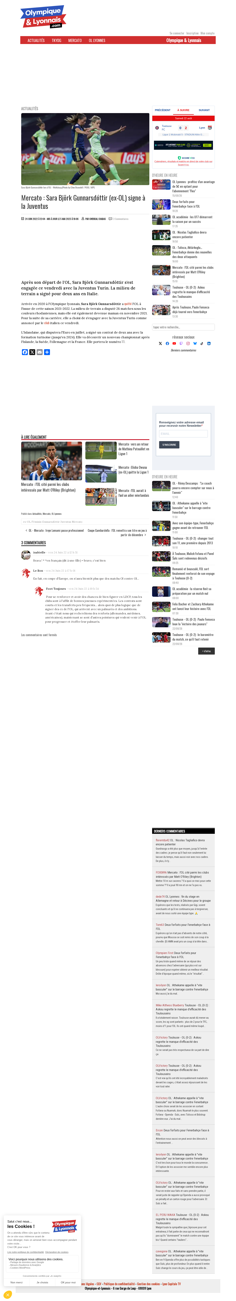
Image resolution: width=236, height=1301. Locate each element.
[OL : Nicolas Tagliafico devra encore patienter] (161, 235)
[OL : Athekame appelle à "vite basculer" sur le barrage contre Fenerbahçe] (161, 506)
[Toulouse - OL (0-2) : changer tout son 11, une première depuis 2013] (161, 541)
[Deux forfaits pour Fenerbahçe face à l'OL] (161, 205)
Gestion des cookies (148, 1284)
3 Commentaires (121, 219)
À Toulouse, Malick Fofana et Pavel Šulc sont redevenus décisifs (193, 555)
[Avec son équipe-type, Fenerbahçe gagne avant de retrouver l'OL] (161, 526)
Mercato (75, 40)
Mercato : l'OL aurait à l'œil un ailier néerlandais (134, 493)
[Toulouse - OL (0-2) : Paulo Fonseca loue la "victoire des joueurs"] (161, 622)
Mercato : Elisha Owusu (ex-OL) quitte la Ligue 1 (134, 469)
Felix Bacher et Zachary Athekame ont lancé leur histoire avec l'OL (193, 606)
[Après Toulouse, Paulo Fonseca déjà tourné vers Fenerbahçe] (161, 310)
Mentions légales (84, 1284)
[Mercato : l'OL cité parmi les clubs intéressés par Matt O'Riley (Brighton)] (51, 479)
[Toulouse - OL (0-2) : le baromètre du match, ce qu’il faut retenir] (161, 638)
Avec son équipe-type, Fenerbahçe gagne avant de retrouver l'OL (193, 525)
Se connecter (177, 33)
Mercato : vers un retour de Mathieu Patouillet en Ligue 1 (134, 449)
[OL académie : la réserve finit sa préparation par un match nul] (161, 592)
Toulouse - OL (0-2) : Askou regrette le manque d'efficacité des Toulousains (191, 292)
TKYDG (56, 40)
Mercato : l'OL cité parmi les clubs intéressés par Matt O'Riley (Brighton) (48, 487)
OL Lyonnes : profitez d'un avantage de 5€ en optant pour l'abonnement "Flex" (193, 186)
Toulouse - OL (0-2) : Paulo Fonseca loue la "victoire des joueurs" (193, 621)
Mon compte (207, 33)
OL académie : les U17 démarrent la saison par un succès (192, 219)
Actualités (36, 40)
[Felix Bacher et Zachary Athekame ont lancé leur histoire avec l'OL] (161, 607)
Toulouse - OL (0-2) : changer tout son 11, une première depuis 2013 (193, 540)
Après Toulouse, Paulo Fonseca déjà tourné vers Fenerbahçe (190, 309)
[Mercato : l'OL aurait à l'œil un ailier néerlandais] (101, 504)
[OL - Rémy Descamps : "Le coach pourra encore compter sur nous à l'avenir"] (161, 486)
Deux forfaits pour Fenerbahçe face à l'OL (186, 203)
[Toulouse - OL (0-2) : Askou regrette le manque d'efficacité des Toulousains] (161, 290)
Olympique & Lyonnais (183, 40)
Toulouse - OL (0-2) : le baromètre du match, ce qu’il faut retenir (193, 636)
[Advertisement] (118, 77)
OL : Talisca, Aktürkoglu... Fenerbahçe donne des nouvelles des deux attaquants (192, 252)
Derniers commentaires (183, 350)
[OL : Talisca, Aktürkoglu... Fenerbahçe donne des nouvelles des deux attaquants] (161, 250)
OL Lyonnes (97, 40)
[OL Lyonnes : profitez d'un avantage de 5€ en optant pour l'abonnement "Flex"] (161, 185)
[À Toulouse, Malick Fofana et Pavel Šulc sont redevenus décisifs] (161, 556)
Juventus (65, 521)
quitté (128, 303)
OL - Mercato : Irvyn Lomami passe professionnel (56, 530)
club (46, 322)
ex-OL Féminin (32, 521)
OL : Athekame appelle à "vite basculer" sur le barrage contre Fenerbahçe (191, 508)
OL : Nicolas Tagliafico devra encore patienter (189, 234)
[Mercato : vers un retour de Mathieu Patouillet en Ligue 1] (101, 458)
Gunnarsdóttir (51, 521)
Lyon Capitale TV (171, 1284)
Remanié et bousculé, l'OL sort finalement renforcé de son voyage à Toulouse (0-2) (193, 573)
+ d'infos (206, 651)
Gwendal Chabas (97, 219)
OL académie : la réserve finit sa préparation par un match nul (191, 591)
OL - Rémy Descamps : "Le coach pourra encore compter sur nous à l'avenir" (193, 488)
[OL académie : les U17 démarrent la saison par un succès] (161, 220)
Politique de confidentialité (119, 1284)
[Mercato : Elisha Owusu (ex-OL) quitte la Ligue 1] (101, 481)
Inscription (192, 33)
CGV (99, 1284)
